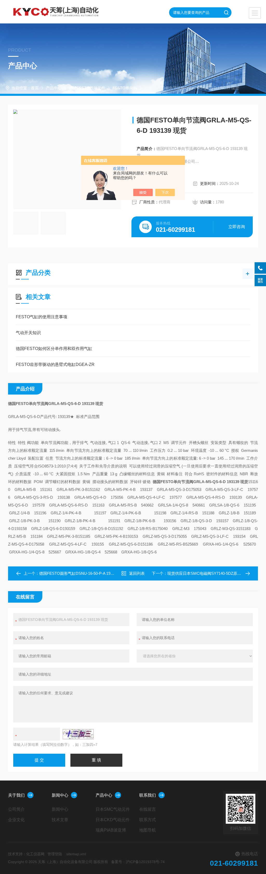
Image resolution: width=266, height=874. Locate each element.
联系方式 (147, 819)
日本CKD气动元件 (113, 819)
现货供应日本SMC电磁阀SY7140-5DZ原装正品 (208, 573)
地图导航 (147, 830)
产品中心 (54, 88)
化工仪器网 (35, 854)
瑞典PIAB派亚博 (111, 830)
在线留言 (147, 809)
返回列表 (137, 573)
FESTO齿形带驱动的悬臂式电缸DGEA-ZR (55, 364)
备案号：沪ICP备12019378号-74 (138, 862)
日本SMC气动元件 (113, 809)
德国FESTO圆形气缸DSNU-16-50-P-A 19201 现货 (82, 573)
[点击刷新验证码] (78, 734)
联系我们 (147, 795)
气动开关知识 (28, 332)
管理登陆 (55, 854)
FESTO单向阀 (124, 88)
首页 (35, 88)
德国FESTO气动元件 (87, 88)
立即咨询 (236, 226)
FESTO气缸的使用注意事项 (41, 317)
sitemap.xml (76, 854)
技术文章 (60, 819)
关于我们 (16, 795)
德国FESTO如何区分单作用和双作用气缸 (54, 348)
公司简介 (16, 809)
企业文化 (16, 819)
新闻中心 (60, 795)
